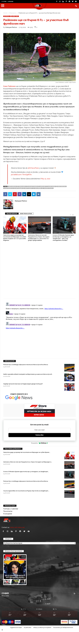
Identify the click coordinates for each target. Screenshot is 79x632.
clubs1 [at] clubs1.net (17, 527)
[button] (76, 6)
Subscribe (39, 435)
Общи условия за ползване (42, 627)
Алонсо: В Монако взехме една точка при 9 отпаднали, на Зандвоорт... (26, 471)
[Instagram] (60, 1)
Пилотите (7, 511)
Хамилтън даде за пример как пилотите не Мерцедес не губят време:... (26, 452)
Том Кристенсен (48, 188)
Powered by (34, 443)
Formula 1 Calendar (10, 509)
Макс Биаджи (19, 188)
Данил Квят (43, 186)
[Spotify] (69, 1)
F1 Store (4, 1)
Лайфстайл (15, 16)
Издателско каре (16, 627)
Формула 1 (13, 13)
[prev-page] (70, 215)
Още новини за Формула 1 (13, 448)
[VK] (38, 194)
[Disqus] (39, 270)
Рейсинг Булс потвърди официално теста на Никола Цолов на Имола (25, 364)
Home (5, 13)
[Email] (29, 194)
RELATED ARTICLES (12, 213)
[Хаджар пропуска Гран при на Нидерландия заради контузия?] (69, 387)
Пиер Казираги (12, 186)
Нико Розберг (28, 188)
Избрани (6, 232)
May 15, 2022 (45, 179)
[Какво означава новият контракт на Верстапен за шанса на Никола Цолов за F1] (69, 377)
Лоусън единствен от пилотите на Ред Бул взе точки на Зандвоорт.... (26, 491)
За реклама (27, 627)
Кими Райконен (9, 86)
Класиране (7, 514)
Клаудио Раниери (33, 186)
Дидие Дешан (51, 186)
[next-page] (73, 215)
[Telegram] (34, 194)
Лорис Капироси (8, 188)
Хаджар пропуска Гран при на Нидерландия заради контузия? (23, 384)
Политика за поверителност (63, 627)
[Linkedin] (63, 1)
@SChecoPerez (33, 168)
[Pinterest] (66, 1)
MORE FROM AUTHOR (26, 213)
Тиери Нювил (38, 188)
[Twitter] (72, 1)
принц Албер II (22, 186)
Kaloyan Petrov (11, 27)
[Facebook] (56, 1)
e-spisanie (10, 1)
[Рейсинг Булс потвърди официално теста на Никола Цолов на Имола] (69, 368)
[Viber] (19, 194)
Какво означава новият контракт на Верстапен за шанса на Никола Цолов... (28, 374)
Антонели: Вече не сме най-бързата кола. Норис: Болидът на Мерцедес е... (27, 462)
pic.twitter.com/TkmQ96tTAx (21, 175)
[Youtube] (76, 1)
